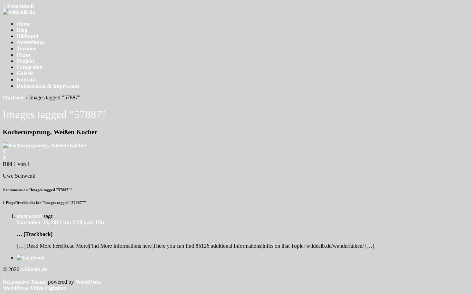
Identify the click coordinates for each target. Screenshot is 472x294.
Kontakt (26, 79)
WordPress (88, 282)
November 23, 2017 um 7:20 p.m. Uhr (61, 222)
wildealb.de (33, 269)
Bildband (27, 36)
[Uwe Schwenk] (45, 145)
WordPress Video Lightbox (34, 288)
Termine (26, 48)
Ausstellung (30, 42)
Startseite (14, 97)
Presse (24, 55)
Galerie (25, 73)
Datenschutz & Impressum (48, 86)
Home (23, 24)
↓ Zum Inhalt (18, 6)
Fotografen (30, 67)
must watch (29, 216)
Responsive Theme (25, 282)
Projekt (25, 61)
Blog (22, 30)
